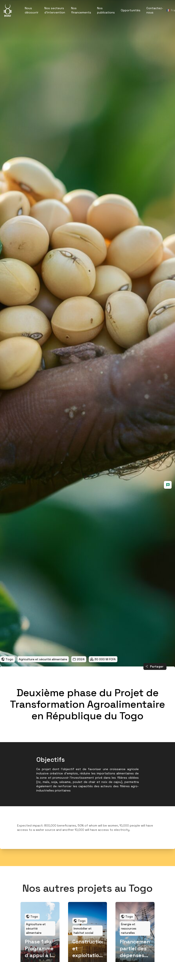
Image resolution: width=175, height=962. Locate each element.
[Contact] (168, 485)
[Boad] (7, 10)
